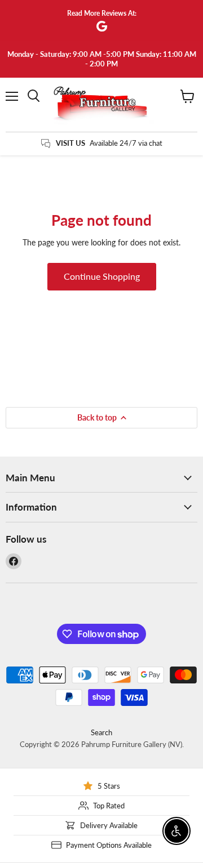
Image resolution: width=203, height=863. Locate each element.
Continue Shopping (102, 276)
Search (101, 732)
